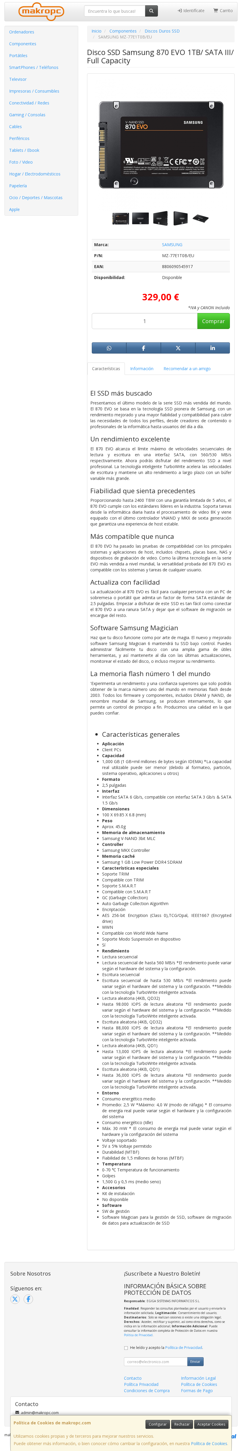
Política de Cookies (209, 1443)
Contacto (133, 1378)
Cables (15, 126)
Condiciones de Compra (147, 1390)
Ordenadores (21, 32)
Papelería (18, 185)
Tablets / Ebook (24, 150)
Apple (14, 209)
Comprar (213, 321)
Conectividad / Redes (29, 103)
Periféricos (19, 138)
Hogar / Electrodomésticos (34, 174)
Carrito (226, 10)
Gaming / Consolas (27, 114)
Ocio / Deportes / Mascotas (36, 197)
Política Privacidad (141, 1384)
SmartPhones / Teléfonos (33, 67)
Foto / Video (21, 162)
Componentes (22, 43)
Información (141, 368)
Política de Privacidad (138, 1335)
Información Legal (198, 1378)
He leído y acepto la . (166, 1347)
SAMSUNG (172, 244)
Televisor (18, 79)
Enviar (195, 1361)
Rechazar (182, 1424)
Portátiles (18, 55)
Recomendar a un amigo (187, 368)
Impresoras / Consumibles (34, 91)
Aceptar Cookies (211, 1424)
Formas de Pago (197, 1390)
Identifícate (193, 10)
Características (106, 368)
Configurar (158, 1424)
